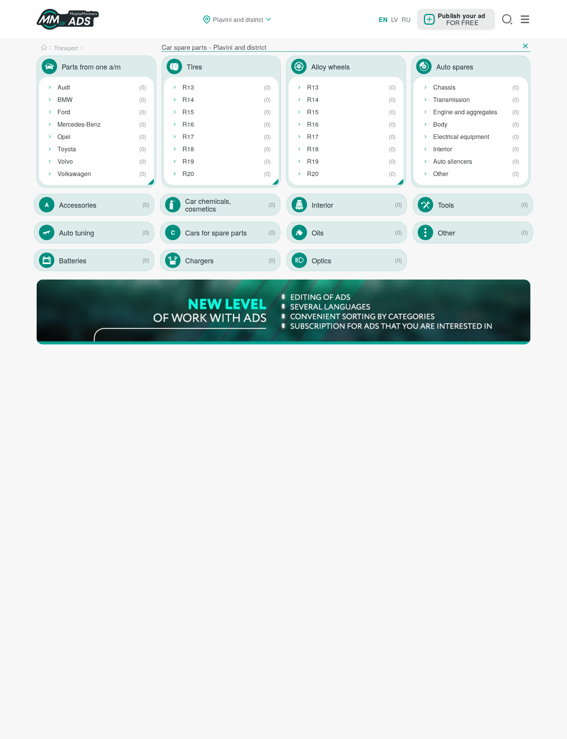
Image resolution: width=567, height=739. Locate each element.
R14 (188, 99)
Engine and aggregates (465, 111)
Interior (442, 148)
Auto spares (454, 66)
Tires (194, 66)
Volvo (65, 161)
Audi (63, 87)
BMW (65, 99)
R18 (188, 148)
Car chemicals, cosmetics (208, 205)
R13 (188, 87)
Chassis (444, 87)
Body (440, 124)
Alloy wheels (330, 66)
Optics (321, 260)
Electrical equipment (461, 136)
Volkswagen (74, 173)
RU (406, 19)
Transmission (451, 99)
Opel (64, 136)
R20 (188, 173)
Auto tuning (76, 232)
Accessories (77, 205)
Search (507, 19)
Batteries (72, 260)
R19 (188, 161)
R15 (188, 111)
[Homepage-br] (44, 47)
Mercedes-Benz (79, 124)
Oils (318, 232)
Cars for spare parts (216, 232)
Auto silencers (452, 161)
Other (440, 173)
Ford (63, 111)
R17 (188, 136)
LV (394, 19)
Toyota (66, 148)
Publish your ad (461, 15)
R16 (188, 124)
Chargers (199, 260)
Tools (446, 205)
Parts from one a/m (91, 66)
